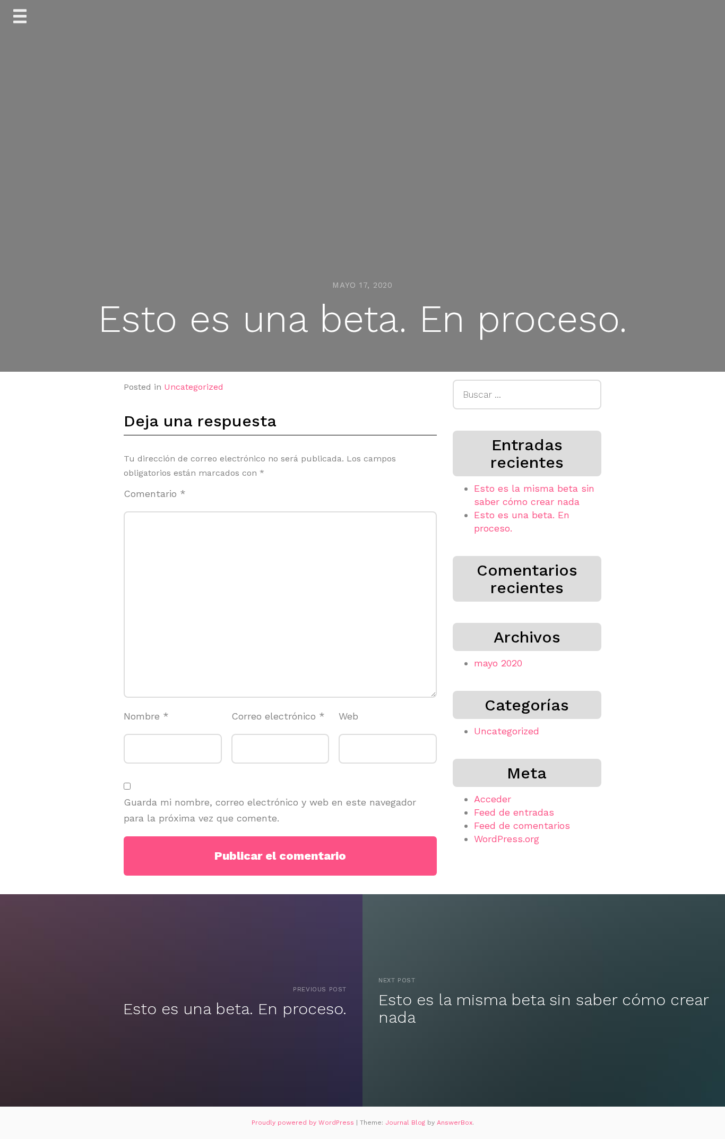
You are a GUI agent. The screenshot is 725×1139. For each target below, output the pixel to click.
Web (348, 716)
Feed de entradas (514, 812)
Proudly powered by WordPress (304, 1122)
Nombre (146, 716)
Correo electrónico (278, 716)
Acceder (492, 798)
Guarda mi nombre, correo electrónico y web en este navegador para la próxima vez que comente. (270, 810)
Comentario (155, 493)
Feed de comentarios (522, 825)
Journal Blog (406, 1122)
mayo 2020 (498, 663)
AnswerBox (454, 1122)
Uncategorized (193, 387)
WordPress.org (506, 838)
